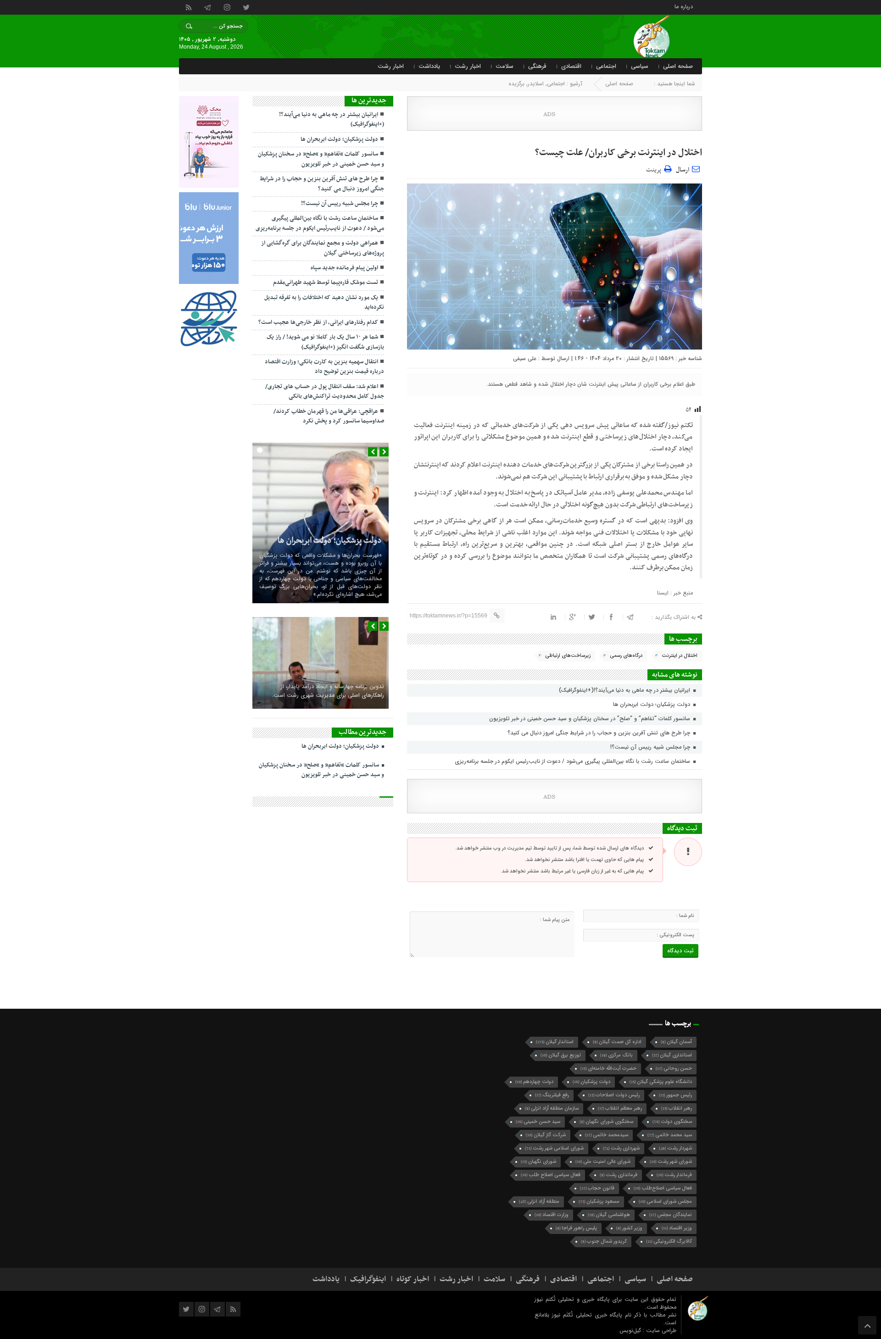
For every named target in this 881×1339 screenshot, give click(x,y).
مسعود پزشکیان (599, 1202)
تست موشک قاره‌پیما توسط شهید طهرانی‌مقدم (325, 283)
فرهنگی (537, 66)
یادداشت (429, 66)
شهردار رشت (675, 1148)
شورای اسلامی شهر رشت (554, 1148)
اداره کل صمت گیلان (617, 1042)
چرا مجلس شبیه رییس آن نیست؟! (651, 747)
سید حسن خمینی (538, 1122)
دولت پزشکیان (591, 1082)
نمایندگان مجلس (670, 1215)
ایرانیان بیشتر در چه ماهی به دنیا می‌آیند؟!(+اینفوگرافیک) (625, 690)
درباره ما (684, 6)
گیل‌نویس (631, 1330)
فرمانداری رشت (618, 1175)
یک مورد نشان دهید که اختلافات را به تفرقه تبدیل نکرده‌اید (324, 302)
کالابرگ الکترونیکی (669, 1241)
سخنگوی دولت (672, 1122)
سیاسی (639, 66)
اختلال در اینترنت (679, 656)
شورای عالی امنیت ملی (602, 1162)
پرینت (655, 168)
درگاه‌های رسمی (626, 656)
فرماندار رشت (674, 1175)
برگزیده (516, 83)
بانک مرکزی (616, 1055)
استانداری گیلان (672, 1055)
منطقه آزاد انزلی (539, 1202)
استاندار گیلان (555, 1042)
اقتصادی (571, 66)
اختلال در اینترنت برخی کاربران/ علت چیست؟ (618, 153)
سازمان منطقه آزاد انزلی (552, 1108)
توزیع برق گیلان (561, 1055)
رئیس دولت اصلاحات (614, 1095)
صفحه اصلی (678, 66)
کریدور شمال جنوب (604, 1241)
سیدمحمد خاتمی (606, 1135)
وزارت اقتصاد (552, 1215)
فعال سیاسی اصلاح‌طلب (663, 1188)
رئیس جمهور (675, 1095)
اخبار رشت (468, 66)
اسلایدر (536, 83)
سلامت (504, 66)
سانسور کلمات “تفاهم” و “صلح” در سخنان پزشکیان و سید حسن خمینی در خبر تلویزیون (590, 718)
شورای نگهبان (538, 1162)
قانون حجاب (597, 1188)
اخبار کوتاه (412, 1279)
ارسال (682, 170)
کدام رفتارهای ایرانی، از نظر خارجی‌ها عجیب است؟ (318, 322)
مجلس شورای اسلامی (665, 1202)
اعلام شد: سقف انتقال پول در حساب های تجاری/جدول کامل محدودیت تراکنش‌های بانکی (324, 391)
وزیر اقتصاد (677, 1228)
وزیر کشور (629, 1228)
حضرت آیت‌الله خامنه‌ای (608, 1068)
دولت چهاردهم (534, 1082)
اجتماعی (606, 66)
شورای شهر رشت (671, 1162)
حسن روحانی (674, 1068)
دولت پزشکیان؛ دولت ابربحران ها (652, 704)
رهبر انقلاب (676, 1108)
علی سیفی (524, 358)
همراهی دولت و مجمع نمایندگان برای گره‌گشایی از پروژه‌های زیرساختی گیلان (322, 248)
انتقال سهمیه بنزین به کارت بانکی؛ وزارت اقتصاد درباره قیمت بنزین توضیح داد (324, 367)
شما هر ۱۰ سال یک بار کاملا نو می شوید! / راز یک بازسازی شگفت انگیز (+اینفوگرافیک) (325, 342)
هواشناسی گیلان (609, 1215)
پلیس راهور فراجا (576, 1228)
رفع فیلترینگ (552, 1095)
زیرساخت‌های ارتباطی (568, 656)
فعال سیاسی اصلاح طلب (550, 1175)
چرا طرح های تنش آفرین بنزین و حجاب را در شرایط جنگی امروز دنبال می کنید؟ (599, 732)
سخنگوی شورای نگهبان (606, 1122)
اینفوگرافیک (368, 1279)
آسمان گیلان (676, 1042)
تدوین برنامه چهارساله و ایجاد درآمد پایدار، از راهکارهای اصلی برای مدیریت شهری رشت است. (328, 691)
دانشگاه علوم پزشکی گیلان (661, 1082)
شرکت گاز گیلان (546, 1135)
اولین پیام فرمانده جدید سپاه (344, 268)
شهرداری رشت (621, 1148)
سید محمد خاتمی (669, 1135)
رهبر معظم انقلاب (620, 1108)
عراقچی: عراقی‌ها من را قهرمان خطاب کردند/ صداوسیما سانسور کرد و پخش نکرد (328, 416)
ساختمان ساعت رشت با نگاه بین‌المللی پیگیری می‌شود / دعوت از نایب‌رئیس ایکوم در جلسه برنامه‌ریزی (573, 761)
